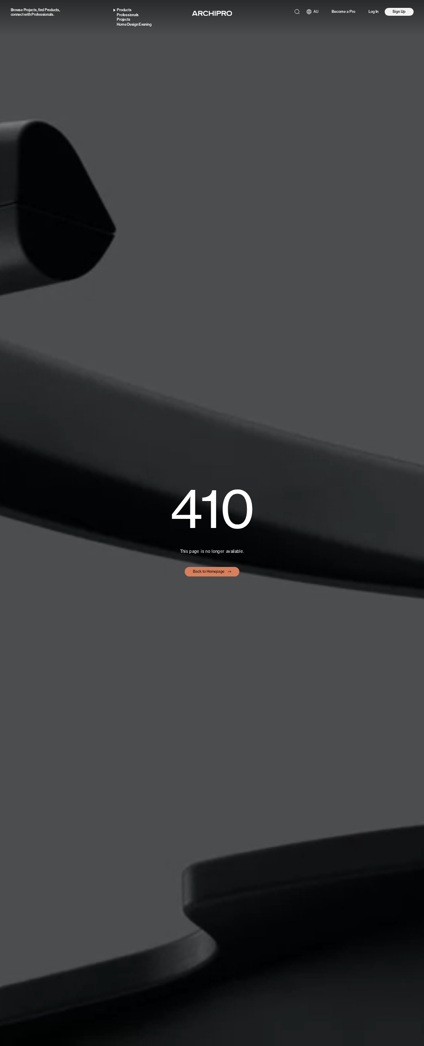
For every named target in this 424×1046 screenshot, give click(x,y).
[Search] (297, 12)
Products (52, 10)
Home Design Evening (134, 24)
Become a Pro (343, 12)
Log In (373, 12)
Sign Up (399, 12)
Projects (30, 10)
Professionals (42, 14)
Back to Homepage (208, 571)
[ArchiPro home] (212, 13)
